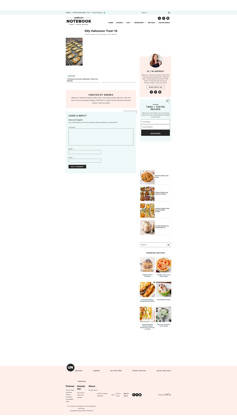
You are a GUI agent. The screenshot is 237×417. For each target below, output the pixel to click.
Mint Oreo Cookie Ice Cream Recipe (163, 325)
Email (71, 157)
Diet (128, 23)
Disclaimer (69, 392)
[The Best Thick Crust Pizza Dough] (163, 271)
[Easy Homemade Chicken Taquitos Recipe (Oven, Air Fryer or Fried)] (147, 321)
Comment (72, 127)
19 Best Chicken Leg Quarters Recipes (161, 193)
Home (110, 23)
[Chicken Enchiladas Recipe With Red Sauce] (147, 296)
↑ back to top (81, 381)
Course (119, 23)
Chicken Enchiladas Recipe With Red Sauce (147, 300)
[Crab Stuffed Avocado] (163, 296)
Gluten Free (116, 371)
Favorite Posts (93, 390)
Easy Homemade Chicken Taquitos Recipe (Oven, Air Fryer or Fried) (147, 327)
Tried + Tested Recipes (84, 12)
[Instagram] (167, 18)
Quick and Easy (164, 371)
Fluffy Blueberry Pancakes (147, 275)
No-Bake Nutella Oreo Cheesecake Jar (162, 226)
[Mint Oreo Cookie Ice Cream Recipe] (163, 321)
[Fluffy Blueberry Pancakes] (147, 271)
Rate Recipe (114, 34)
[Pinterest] (163, 18)
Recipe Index (164, 23)
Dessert (79, 371)
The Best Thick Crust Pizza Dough (163, 275)
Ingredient (139, 23)
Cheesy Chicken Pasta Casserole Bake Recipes (162, 210)
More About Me (155, 87)
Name (71, 149)
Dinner (96, 371)
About (113, 394)
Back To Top (126, 395)
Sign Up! (79, 393)
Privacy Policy (70, 390)
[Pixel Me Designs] (167, 395)
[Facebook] (159, 18)
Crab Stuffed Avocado (164, 299)
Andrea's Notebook (79, 21)
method (151, 23)
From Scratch (139, 371)
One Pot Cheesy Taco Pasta (162, 176)
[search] (169, 12)
